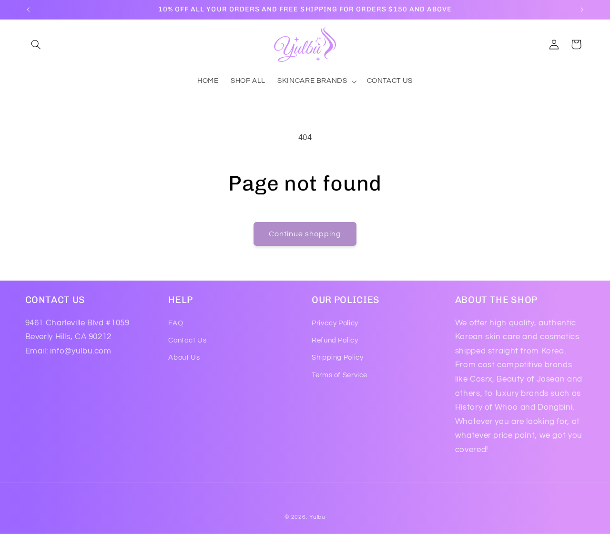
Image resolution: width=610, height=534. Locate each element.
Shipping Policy (337, 357)
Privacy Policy (335, 323)
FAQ (175, 323)
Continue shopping (305, 234)
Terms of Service (339, 375)
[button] (36, 44)
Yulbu (317, 517)
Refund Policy (335, 340)
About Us (184, 357)
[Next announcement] (581, 9)
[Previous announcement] (28, 9)
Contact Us (187, 340)
